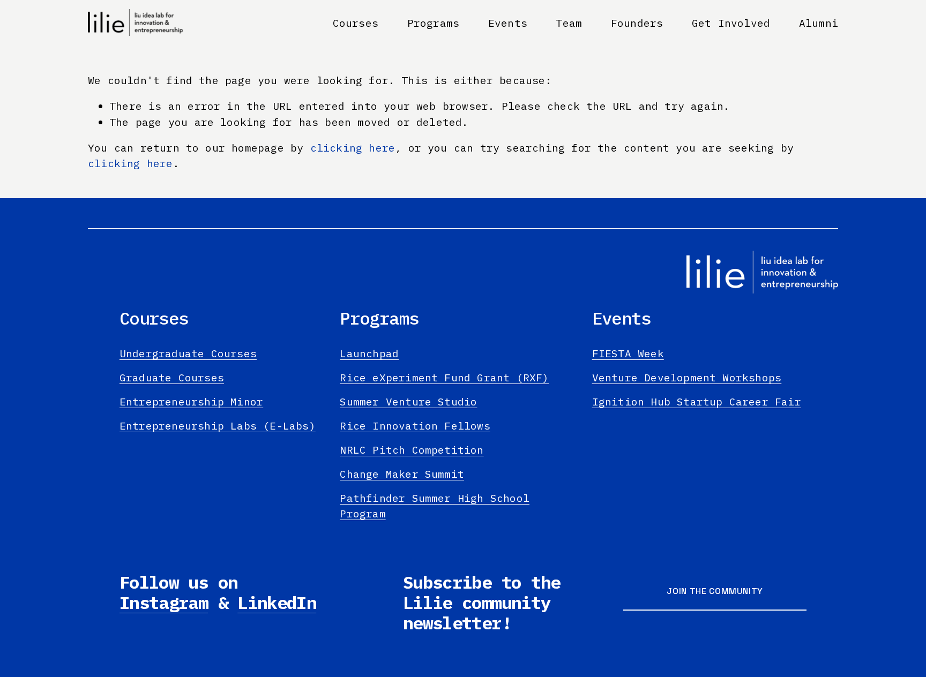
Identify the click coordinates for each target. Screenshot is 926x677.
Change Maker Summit (402, 473)
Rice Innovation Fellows (415, 425)
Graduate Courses (172, 377)
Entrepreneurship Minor (191, 401)
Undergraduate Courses (188, 353)
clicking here (352, 147)
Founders (637, 22)
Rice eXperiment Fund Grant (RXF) (444, 377)
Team (569, 22)
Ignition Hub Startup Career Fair (696, 401)
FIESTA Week (628, 353)
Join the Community (715, 591)
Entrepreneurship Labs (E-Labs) (218, 425)
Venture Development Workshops (687, 377)
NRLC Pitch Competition (411, 449)
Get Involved (731, 22)
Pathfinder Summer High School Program (434, 505)
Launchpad (369, 353)
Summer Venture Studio (408, 401)
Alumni (818, 22)
